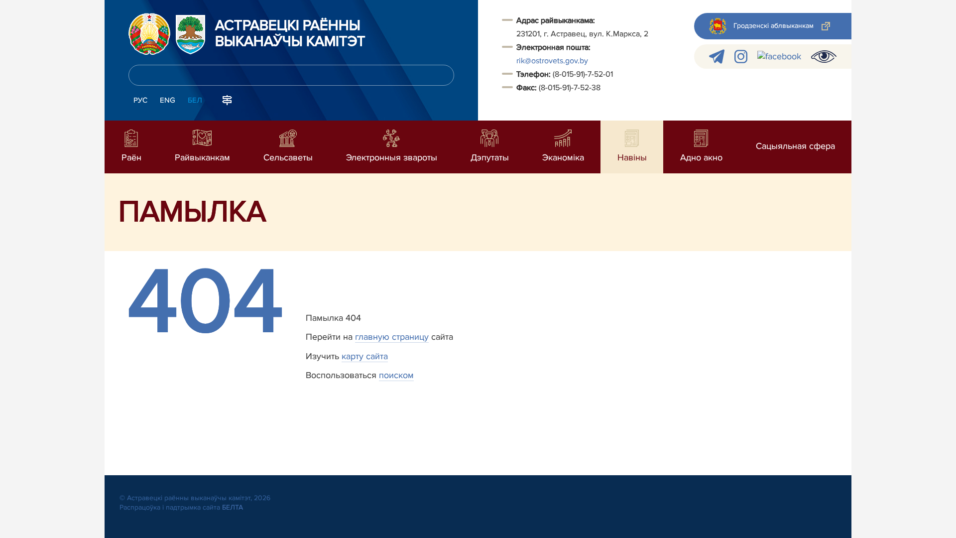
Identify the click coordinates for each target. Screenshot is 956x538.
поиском (396, 375)
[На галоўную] (149, 34)
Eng (167, 100)
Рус (140, 100)
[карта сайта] (227, 99)
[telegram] (716, 56)
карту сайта (365, 356)
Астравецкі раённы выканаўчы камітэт (290, 34)
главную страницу (392, 336)
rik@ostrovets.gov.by (552, 61)
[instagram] (740, 56)
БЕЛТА (232, 507)
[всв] (823, 56)
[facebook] (779, 56)
